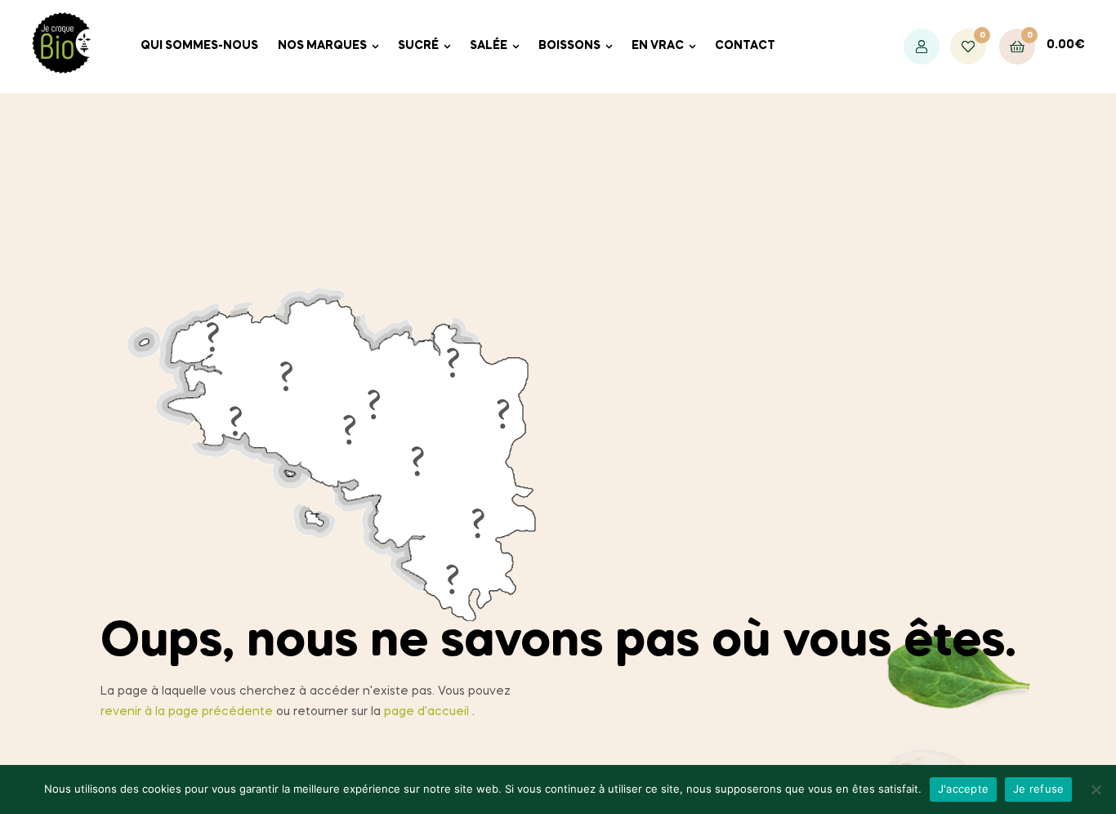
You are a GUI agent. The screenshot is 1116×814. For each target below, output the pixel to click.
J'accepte (963, 788)
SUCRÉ (418, 45)
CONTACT (745, 45)
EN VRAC (658, 45)
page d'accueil (426, 712)
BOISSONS (569, 45)
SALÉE (488, 45)
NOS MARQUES (322, 45)
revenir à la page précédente (186, 712)
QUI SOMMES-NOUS (199, 45)
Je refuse (1038, 788)
